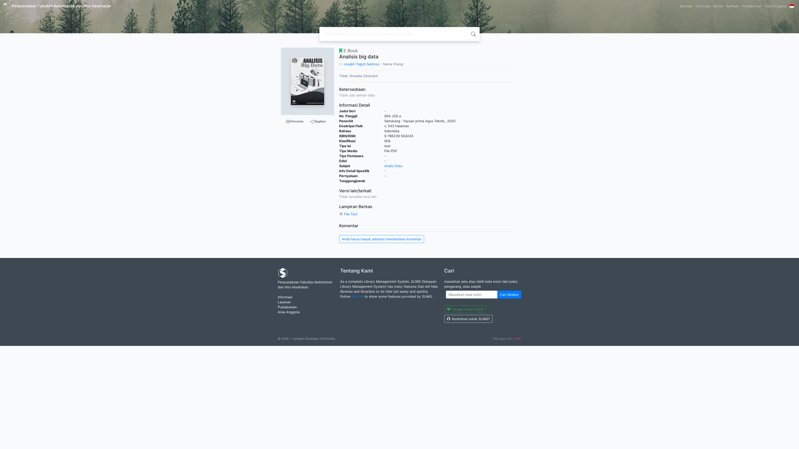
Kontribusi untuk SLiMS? (471, 319)
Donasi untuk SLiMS (468, 309)
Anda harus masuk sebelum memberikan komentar (381, 239)
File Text (350, 214)
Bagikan (320, 121)
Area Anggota (775, 6)
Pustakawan (751, 6)
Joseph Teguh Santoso (362, 64)
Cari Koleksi (509, 294)
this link (357, 296)
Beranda (686, 6)
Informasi (703, 6)
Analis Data (393, 166)
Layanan (284, 302)
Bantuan (732, 6)
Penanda (296, 121)
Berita (718, 6)
